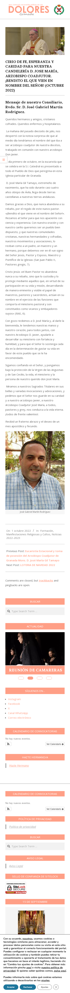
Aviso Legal (16, 866)
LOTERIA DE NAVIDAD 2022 (37, 565)
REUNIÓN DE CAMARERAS (35, 669)
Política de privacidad (22, 827)
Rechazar (27, 987)
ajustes (45, 980)
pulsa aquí (60, 970)
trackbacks (46, 580)
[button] (8, 744)
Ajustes (44, 987)
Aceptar (11, 987)
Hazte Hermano (19, 766)
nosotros (27, 938)
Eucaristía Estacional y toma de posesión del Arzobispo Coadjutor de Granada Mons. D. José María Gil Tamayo (34, 555)
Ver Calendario (54, 743)
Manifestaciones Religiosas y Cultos (28, 534)
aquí (28, 967)
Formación (46, 530)
